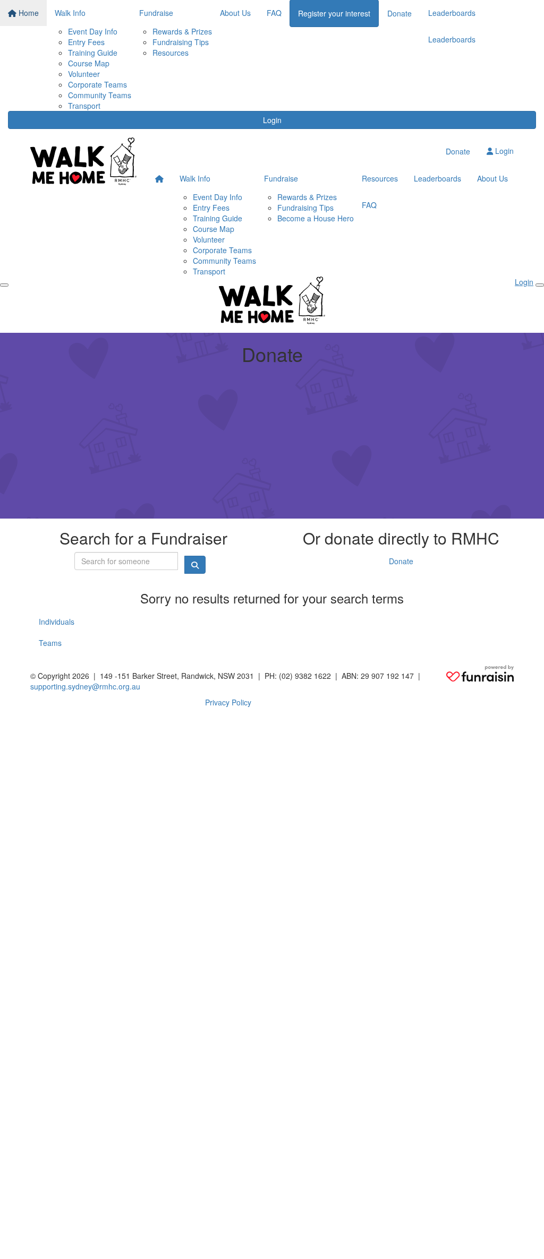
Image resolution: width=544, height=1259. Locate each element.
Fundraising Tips (180, 42)
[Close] (540, 285)
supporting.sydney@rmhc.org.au (85, 686)
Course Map (88, 63)
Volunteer (84, 73)
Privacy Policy (228, 702)
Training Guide (92, 52)
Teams (50, 642)
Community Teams (99, 95)
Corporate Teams (97, 84)
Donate (458, 151)
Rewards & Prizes (182, 31)
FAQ (369, 205)
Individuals (56, 621)
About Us (492, 178)
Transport (84, 105)
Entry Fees (86, 42)
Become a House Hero (315, 218)
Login (272, 120)
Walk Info (195, 178)
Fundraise (281, 178)
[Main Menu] (4, 285)
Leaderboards (451, 39)
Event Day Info (92, 31)
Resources (170, 52)
